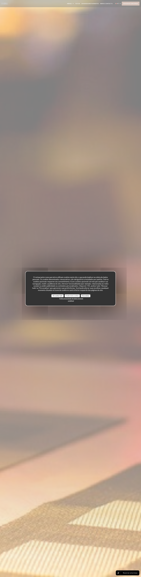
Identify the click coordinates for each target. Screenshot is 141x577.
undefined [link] (71, 301)
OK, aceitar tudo (57, 296)
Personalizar (85, 296)
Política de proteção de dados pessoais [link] (71, 298)
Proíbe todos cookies (72, 296)
